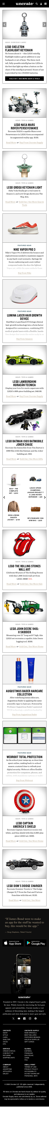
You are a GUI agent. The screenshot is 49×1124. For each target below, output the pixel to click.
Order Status (9, 1051)
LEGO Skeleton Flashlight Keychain (19, 48)
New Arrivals (30, 1033)
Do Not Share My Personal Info (32, 1074)
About (5, 1067)
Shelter (6, 1039)
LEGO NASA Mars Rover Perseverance (24, 126)
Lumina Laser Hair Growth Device (24, 317)
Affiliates (7, 1071)
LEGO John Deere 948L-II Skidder (24, 630)
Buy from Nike (24, 273)
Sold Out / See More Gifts (31, 459)
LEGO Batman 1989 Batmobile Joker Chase (24, 443)
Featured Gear (24, 245)
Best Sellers (30, 1035)
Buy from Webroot (24, 780)
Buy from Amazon (24, 339)
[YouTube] (19, 1018)
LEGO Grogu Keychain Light (24, 187)
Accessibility (30, 1071)
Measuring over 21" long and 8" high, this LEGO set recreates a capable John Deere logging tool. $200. (24, 638)
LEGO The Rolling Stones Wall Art (24, 567)
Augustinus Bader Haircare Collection (24, 692)
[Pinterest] (35, 1018)
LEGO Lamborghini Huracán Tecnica (24, 383)
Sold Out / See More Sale (31, 584)
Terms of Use (30, 1067)
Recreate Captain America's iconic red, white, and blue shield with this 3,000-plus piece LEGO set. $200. (24, 832)
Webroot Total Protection (24, 757)
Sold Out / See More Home (31, 646)
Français (28, 1053)
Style (5, 1035)
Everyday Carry (18, 42)
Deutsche (28, 1055)
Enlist (6, 1073)
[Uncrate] (24, 3)
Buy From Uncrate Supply (31, 142)
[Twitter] (13, 1018)
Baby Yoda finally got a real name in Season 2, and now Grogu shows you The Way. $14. (24, 193)
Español (28, 1051)
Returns (7, 1055)
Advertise (7, 1069)
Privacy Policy (31, 1069)
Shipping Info (9, 1057)
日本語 (26, 1057)
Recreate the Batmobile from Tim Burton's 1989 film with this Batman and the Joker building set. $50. (24, 450)
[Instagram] (30, 1018)
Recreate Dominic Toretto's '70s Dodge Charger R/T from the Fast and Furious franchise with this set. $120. (24, 892)
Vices (5, 1042)
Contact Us (8, 1053)
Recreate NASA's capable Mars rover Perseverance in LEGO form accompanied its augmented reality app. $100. (24, 134)
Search (37, 4)
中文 (26, 1060)
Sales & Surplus (31, 1039)
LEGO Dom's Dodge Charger (24, 886)
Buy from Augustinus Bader (24, 714)
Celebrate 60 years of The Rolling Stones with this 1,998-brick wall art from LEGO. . (24, 575)
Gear (7, 42)
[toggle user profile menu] (41, 4)
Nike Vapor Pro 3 (24, 249)
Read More (11, 142)
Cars (5, 1037)
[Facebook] (24, 1018)
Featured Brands (32, 1037)
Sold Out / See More (31, 900)
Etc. (4, 1044)
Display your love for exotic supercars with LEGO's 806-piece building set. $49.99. (24, 389)
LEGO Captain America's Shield (24, 825)
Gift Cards (29, 1042)
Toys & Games (27, 120)
